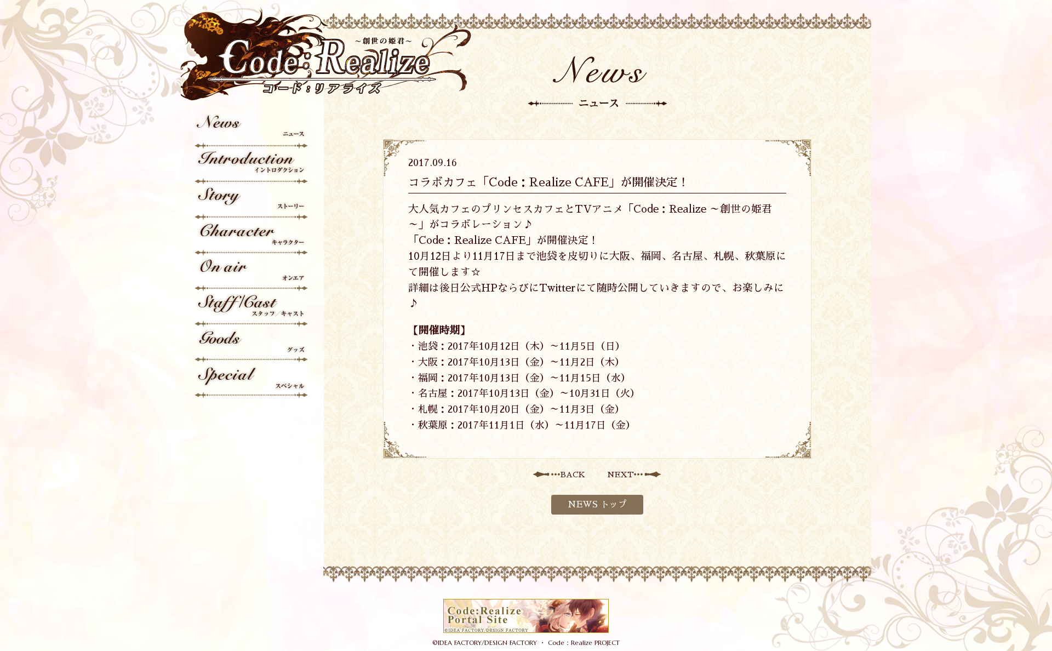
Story (252, 202)
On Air (252, 274)
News (252, 131)
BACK (573, 474)
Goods (252, 345)
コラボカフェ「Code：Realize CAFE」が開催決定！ (548, 182)
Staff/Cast (252, 309)
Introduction (252, 167)
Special (252, 380)
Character (252, 238)
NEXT (620, 474)
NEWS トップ (597, 504)
